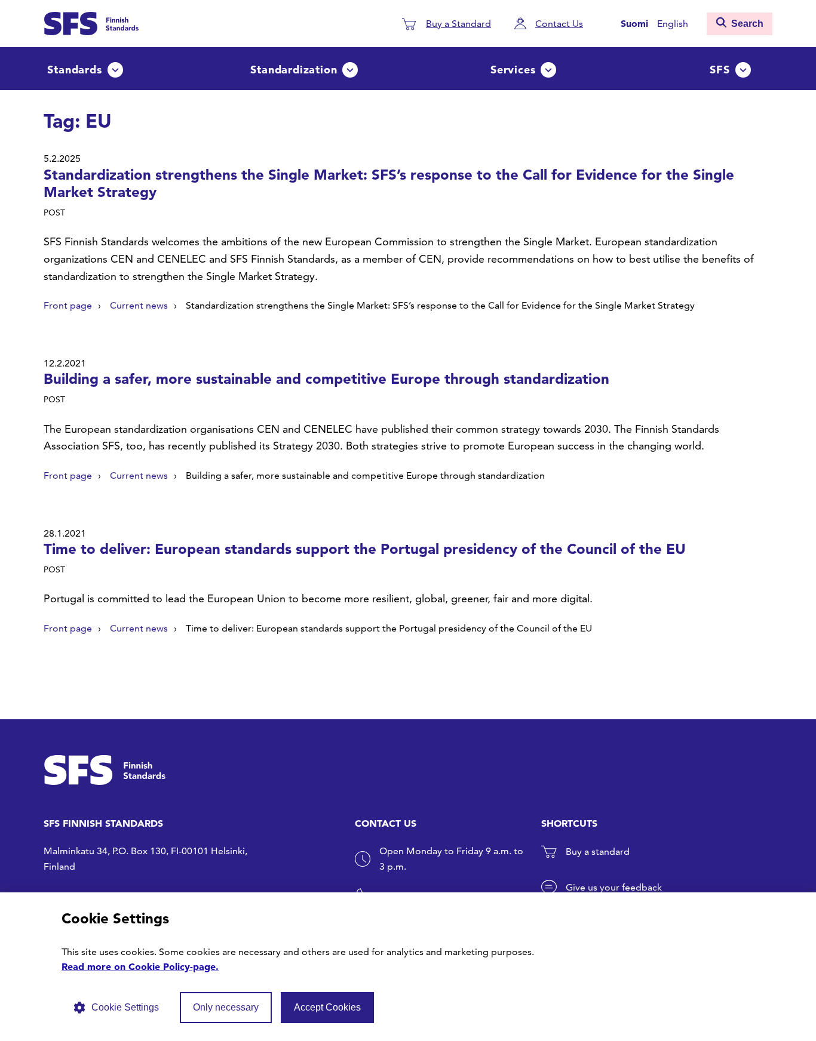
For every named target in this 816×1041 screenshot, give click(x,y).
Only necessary (226, 1007)
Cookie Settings (125, 1007)
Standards (74, 69)
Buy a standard (598, 851)
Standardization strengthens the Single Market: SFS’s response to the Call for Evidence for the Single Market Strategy (389, 183)
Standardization (293, 69)
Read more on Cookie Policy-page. (140, 966)
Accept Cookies (327, 1007)
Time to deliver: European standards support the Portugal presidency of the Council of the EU (365, 549)
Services (512, 69)
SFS (719, 69)
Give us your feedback (614, 887)
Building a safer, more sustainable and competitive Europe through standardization (326, 378)
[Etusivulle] (91, 22)
